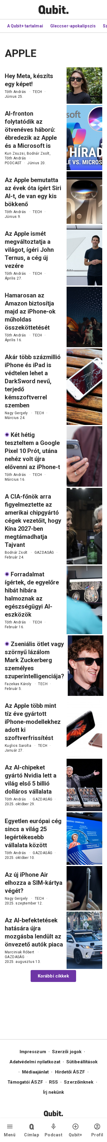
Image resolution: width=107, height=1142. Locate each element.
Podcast (54, 1134)
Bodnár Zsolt (38, 153)
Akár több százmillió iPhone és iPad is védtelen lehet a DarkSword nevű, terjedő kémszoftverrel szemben (33, 381)
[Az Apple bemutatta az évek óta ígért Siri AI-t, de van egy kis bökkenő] (84, 197)
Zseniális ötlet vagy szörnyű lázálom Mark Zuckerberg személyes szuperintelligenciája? (34, 660)
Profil (97, 1134)
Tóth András (15, 92)
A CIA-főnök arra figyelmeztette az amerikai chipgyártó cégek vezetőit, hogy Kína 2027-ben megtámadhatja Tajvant (33, 520)
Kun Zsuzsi (15, 153)
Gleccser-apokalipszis (73, 26)
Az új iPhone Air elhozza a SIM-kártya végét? (33, 882)
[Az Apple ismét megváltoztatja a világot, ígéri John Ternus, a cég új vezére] (84, 255)
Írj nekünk (53, 1092)
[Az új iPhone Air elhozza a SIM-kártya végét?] (84, 888)
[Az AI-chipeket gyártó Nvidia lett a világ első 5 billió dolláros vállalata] (84, 785)
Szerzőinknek (78, 1082)
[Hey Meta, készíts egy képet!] (84, 85)
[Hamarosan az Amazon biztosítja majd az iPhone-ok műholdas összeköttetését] (84, 317)
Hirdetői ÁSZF (70, 1072)
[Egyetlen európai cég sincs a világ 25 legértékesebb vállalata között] (84, 838)
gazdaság (44, 552)
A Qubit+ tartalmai (25, 26)
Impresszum (33, 1051)
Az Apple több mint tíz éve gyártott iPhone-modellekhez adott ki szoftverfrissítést (33, 721)
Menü (9, 1134)
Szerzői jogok (66, 1051)
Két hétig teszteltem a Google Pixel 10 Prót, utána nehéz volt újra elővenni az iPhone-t (32, 451)
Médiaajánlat (35, 1072)
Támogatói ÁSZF (25, 1082)
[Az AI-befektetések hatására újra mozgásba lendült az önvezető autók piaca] (84, 940)
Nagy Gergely (16, 413)
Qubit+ (75, 1134)
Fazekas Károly (18, 684)
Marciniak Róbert (19, 952)
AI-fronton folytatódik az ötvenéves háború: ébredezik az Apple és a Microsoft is (31, 129)
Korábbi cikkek (53, 976)
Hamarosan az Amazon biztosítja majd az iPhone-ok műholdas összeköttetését (30, 311)
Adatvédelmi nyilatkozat (35, 1062)
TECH (37, 92)
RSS (53, 1082)
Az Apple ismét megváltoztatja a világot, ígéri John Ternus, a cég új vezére (29, 249)
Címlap (31, 1134)
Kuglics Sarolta (18, 746)
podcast (13, 163)
